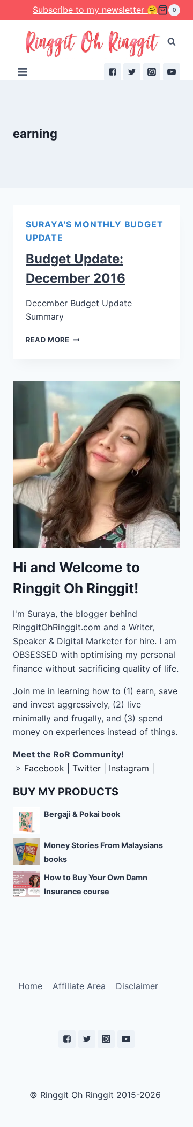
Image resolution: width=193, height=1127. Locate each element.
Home (30, 986)
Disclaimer (137, 986)
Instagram (129, 768)
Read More (48, 340)
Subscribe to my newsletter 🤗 (95, 9)
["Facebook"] (112, 71)
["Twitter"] (131, 71)
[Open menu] (23, 71)
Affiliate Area (79, 986)
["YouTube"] (171, 71)
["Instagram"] (151, 71)
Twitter (86, 768)
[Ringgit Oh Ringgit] (92, 44)
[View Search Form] (171, 41)
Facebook (44, 768)
